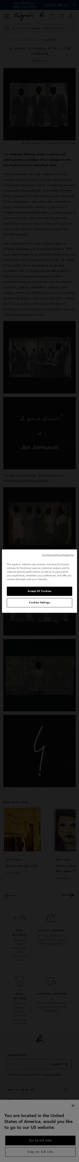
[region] (39, 581)
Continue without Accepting (58, 555)
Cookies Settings (39, 602)
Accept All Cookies (39, 591)
